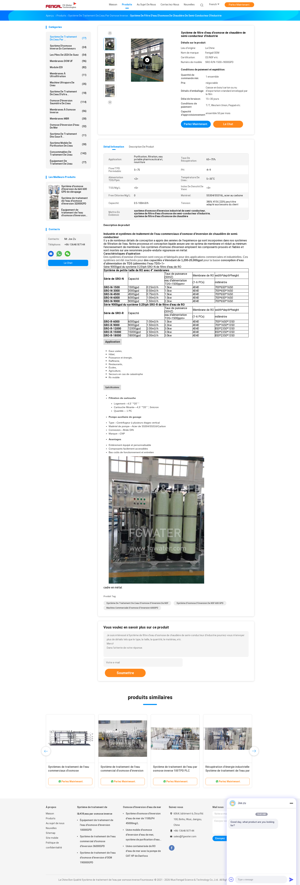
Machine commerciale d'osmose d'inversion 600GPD (132, 608)
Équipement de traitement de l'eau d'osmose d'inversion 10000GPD (73, 212)
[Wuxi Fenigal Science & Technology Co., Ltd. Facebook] (171, 848)
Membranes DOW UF (68, 61)
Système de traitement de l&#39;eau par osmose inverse (94, 810)
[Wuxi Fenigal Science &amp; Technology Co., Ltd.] (61, 5)
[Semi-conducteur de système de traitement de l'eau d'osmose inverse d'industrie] (147, 60)
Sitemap (50, 833)
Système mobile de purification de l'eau (68, 144)
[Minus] (291, 803)
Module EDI (68, 67)
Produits (50, 818)
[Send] (291, 879)
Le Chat (68, 263)
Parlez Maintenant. (239, 4)
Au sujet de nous (55, 823)
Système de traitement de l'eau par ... (68, 38)
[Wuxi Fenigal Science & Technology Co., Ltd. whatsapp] (59, 253)
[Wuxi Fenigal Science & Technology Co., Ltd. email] (51, 253)
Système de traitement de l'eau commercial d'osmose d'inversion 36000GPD (98, 841)
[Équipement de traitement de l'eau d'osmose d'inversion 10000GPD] (54, 213)
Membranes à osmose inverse (68, 111)
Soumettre (125, 673)
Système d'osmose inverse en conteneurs (68, 47)
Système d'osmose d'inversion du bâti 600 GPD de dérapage (74, 189)
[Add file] (231, 879)
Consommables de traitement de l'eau (68, 153)
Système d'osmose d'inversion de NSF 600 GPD (200, 603)
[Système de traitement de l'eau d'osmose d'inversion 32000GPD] (54, 201)
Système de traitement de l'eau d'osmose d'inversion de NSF (137, 603)
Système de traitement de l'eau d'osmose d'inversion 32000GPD (74, 201)
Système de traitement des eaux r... (68, 135)
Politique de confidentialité (54, 845)
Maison (50, 813)
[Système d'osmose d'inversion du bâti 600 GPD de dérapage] (54, 189)
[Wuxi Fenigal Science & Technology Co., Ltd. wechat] (67, 253)
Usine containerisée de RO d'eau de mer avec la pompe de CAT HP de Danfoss (143, 851)
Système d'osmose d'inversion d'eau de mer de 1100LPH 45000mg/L (143, 818)
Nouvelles (51, 828)
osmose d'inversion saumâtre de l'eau (68, 102)
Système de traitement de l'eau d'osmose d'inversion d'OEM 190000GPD (98, 857)
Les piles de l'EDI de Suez (68, 54)
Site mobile (52, 837)
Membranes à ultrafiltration (68, 75)
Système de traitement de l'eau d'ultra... (68, 93)
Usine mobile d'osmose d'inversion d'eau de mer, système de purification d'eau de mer (143, 835)
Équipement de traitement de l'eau (68, 162)
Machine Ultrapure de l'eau (68, 84)
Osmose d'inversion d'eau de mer (68, 126)
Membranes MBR (68, 118)
